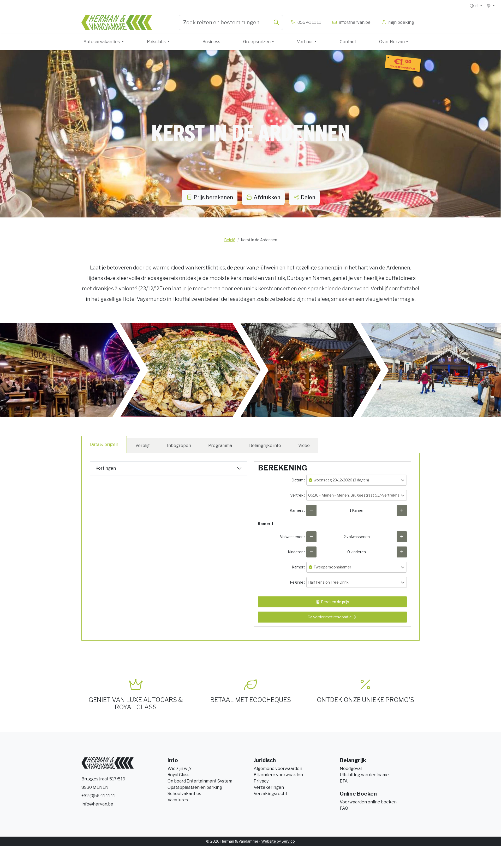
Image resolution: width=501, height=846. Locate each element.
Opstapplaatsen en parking (195, 787)
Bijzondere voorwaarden (278, 774)
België (229, 240)
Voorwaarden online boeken (368, 801)
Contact (348, 41)
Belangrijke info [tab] (265, 445)
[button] (490, 5)
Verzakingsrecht (270, 793)
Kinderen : (296, 552)
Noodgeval (351, 768)
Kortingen (106, 468)
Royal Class (178, 774)
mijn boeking (400, 22)
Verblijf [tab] (142, 445)
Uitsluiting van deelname (364, 774)
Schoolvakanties (184, 793)
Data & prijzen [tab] (104, 444)
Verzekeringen (269, 787)
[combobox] (231, 22)
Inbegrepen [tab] (179, 445)
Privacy (261, 781)
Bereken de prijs (334, 602)
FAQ (344, 808)
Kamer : (298, 567)
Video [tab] (304, 445)
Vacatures (178, 799)
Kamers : (297, 510)
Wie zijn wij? (180, 768)
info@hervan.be (97, 804)
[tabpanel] (250, 543)
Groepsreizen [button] (257, 41)
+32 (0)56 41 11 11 (98, 795)
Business (211, 41)
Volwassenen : (292, 536)
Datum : (298, 480)
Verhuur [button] (305, 41)
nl (476, 5)
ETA (344, 781)
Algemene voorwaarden (278, 768)
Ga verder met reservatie (330, 617)
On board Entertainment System (200, 781)
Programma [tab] (220, 445)
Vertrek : (297, 495)
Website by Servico (278, 841)
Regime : (297, 582)
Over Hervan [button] (392, 41)
